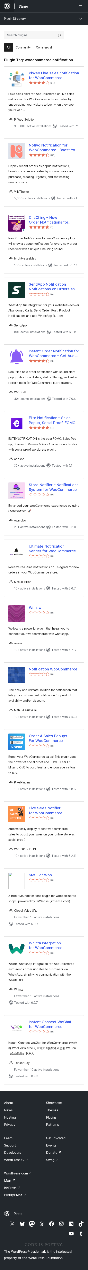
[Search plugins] (59, 35)
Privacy (9, 1124)
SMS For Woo (40, 875)
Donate (53, 1152)
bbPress (12, 1188)
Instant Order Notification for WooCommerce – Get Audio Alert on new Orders (54, 353)
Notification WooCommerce (53, 669)
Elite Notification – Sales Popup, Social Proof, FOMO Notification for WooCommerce (52, 420)
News (8, 1110)
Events (51, 1145)
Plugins (51, 1117)
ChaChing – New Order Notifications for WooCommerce (48, 220)
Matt (10, 1181)
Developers (12, 1152)
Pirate (18, 1214)
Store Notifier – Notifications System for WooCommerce (54, 487)
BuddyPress (15, 1195)
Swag (52, 1160)
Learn (8, 1138)
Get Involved (56, 1138)
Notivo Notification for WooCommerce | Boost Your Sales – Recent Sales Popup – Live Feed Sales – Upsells (54, 147)
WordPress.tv (16, 1160)
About (8, 1103)
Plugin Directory (15, 18)
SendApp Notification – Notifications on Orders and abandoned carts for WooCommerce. (53, 287)
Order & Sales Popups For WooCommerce (48, 738)
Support (10, 1145)
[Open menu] (81, 6)
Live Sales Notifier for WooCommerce (45, 810)
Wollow (35, 608)
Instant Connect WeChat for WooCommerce (50, 1024)
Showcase (54, 1103)
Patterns (52, 1124)
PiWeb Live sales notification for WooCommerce (54, 75)
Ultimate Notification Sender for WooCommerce (52, 548)
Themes (52, 1110)
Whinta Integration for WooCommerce (45, 945)
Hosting (10, 1117)
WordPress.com (18, 1173)
